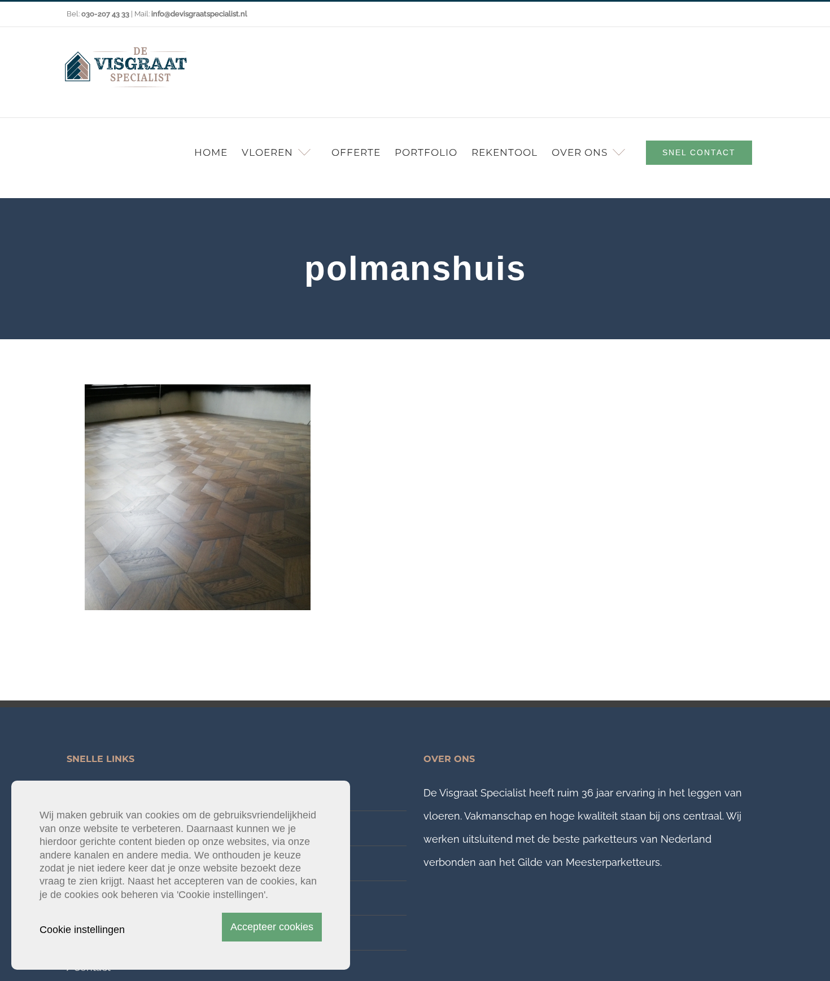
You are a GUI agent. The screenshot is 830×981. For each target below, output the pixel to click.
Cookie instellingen (82, 929)
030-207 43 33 (105, 14)
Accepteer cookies (271, 926)
